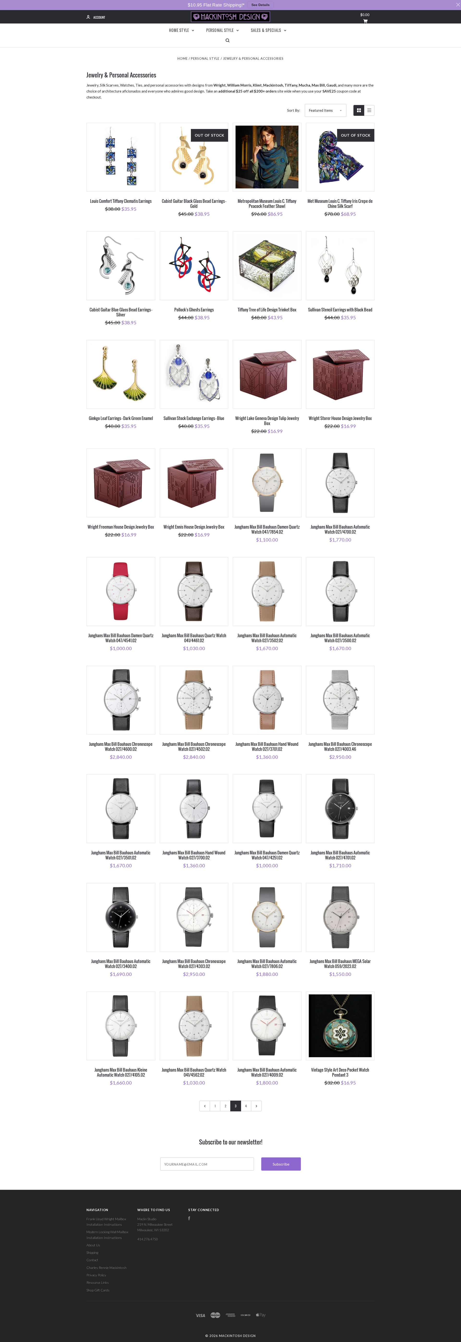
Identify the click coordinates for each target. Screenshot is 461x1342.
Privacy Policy (96, 1275)
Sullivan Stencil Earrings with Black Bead (340, 310)
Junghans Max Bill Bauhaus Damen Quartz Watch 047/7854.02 (267, 529)
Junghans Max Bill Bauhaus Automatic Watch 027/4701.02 (340, 855)
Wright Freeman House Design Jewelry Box (121, 527)
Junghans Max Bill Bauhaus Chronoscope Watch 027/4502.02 (194, 746)
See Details (260, 5)
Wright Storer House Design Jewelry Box (340, 418)
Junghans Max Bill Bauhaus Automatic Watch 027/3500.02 (340, 637)
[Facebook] (189, 1219)
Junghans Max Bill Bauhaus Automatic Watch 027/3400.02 (120, 963)
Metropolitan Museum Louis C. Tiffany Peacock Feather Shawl (267, 203)
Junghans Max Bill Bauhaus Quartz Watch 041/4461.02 (194, 637)
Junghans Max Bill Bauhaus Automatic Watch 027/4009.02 (267, 1072)
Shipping (92, 1252)
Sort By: (293, 110)
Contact (92, 1260)
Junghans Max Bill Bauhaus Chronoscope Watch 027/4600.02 (120, 746)
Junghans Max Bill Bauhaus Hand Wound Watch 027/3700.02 (194, 855)
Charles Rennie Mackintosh (106, 1268)
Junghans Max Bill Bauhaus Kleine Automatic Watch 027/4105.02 (121, 1072)
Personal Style (220, 30)
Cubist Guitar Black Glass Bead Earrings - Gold (194, 203)
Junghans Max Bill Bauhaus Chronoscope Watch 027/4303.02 (194, 963)
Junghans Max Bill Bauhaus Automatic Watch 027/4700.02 (340, 529)
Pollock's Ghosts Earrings (194, 310)
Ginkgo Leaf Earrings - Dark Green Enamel (121, 418)
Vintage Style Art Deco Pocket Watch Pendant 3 (340, 1072)
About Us (93, 1245)
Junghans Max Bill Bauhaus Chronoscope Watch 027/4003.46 (340, 746)
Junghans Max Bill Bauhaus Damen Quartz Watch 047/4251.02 (267, 855)
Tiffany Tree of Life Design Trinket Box (267, 310)
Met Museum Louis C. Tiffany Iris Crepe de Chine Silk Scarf (340, 203)
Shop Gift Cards (97, 1290)
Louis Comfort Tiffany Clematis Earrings (121, 201)
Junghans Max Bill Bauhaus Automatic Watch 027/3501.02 (120, 855)
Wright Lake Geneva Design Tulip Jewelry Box (267, 420)
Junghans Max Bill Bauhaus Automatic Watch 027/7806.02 (267, 963)
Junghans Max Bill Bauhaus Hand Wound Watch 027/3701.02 (267, 746)
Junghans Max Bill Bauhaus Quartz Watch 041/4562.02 (194, 1072)
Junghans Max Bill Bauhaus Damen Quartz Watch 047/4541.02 (120, 637)
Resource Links (97, 1282)
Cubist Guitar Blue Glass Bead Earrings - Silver (121, 312)
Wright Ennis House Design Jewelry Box (194, 527)
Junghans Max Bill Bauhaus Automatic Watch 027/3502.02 (267, 637)
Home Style (179, 30)
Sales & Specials (266, 30)
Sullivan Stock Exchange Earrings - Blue (194, 418)
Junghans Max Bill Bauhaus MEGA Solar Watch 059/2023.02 (340, 963)
